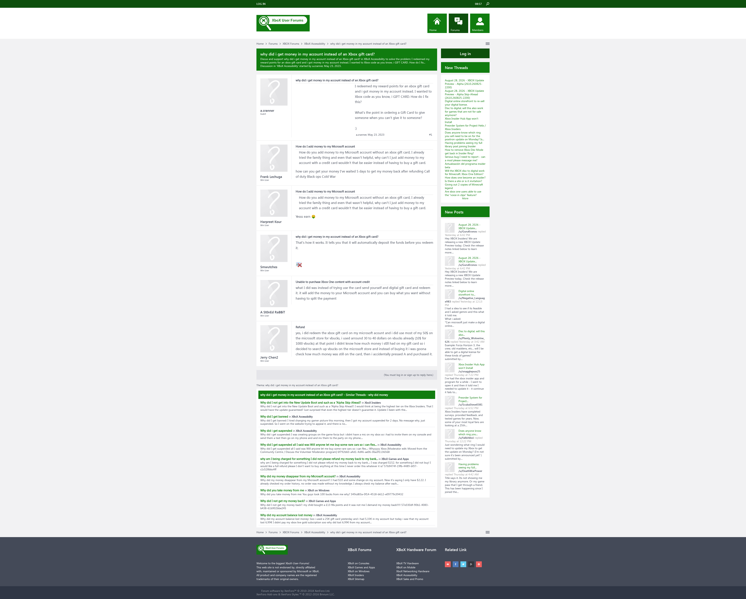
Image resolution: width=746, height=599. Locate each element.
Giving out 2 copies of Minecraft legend (464, 186)
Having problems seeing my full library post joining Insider (463, 144)
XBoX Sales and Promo (409, 579)
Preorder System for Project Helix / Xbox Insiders (465, 127)
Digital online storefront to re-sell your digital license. (464, 102)
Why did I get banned (274, 416)
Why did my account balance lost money (286, 515)
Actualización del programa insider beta (465, 165)
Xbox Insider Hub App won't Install (461, 120)
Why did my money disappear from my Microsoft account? (298, 476)
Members (477, 30)
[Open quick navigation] (488, 43)
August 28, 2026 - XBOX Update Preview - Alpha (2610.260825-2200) (464, 83)
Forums (455, 30)
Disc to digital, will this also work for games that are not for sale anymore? (464, 111)
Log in (465, 53)
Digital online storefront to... (466, 292)
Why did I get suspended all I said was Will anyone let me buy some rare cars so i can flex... (318, 444)
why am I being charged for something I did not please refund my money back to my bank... (319, 459)
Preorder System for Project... (470, 399)
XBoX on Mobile (405, 567)
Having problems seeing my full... (468, 465)
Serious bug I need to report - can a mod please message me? (465, 158)
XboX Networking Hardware (412, 571)
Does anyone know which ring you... (469, 432)
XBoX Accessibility (287, 66)
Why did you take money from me (282, 490)
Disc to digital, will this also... (471, 332)
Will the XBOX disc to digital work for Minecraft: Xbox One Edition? (465, 172)
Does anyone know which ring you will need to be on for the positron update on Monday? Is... (464, 136)
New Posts (454, 211)
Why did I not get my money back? (282, 501)
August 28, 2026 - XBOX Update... (469, 226)
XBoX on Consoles (358, 563)
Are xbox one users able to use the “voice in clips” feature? (463, 193)
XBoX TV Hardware (407, 563)
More (465, 198)
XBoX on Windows (359, 571)
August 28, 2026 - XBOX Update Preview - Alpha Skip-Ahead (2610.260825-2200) (464, 94)
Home (433, 30)
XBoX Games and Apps (361, 567)
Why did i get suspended (276, 431)
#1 (430, 134)
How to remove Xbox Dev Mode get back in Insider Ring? (464, 151)
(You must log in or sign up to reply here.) (408, 375)
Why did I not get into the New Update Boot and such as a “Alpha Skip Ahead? (310, 402)
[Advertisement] (325, 107)
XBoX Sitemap (356, 579)
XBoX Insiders (356, 575)
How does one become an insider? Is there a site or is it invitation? (465, 179)
